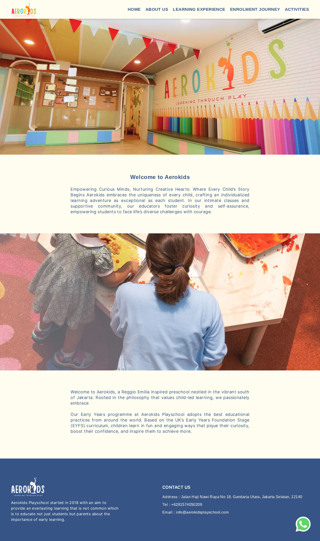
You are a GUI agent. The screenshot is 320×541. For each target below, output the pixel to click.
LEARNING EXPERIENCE (199, 9)
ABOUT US (156, 9)
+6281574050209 (186, 505)
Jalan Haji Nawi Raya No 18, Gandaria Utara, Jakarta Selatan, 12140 (241, 497)
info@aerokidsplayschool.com (202, 512)
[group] (160, 87)
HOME (134, 9)
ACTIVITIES (297, 9)
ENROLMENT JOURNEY (255, 9)
